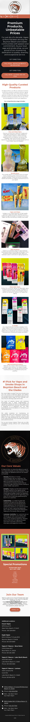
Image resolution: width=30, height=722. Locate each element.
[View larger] (15, 116)
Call (3, 16)
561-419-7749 (13, 706)
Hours (15, 16)
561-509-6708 (13, 691)
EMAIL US (15, 610)
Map (9, 16)
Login (15, 717)
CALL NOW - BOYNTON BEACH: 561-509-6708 (15, 64)
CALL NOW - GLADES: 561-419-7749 (15, 75)
